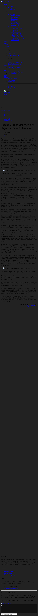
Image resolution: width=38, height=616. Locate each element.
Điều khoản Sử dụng (10, 571)
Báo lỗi (6, 116)
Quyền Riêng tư (8, 573)
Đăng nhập (7, 92)
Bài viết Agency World (5, 110)
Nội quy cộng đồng (9, 575)
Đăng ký (6, 94)
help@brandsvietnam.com (11, 588)
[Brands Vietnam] (6, 1)
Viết (2, 97)
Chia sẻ (6, 114)
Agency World (8, 120)
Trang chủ (7, 119)
